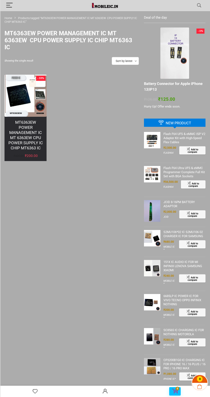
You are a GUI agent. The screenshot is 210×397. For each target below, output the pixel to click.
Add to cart (25, 160)
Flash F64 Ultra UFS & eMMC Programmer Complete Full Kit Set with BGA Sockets (184, 172)
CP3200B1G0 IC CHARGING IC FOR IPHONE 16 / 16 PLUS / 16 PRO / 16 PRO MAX (184, 364)
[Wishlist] (35, 391)
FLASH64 (168, 152)
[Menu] (9, 5)
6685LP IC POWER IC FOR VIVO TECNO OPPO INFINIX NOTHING (182, 300)
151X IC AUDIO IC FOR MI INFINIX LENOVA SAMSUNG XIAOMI (182, 266)
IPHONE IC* (169, 379)
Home (8, 18)
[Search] (199, 5)
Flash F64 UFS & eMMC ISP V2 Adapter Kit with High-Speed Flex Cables (184, 138)
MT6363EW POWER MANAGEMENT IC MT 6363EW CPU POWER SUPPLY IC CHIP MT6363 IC (25, 135)
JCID (166, 216)
